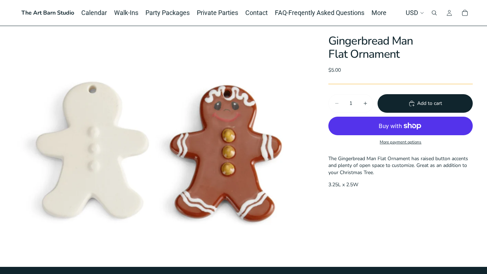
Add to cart (429, 103)
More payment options (400, 142)
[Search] (434, 13)
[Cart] (465, 13)
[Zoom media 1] (163, 146)
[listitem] (379, 13)
